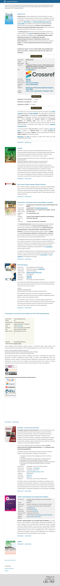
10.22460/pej (36, 468)
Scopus (27, 91)
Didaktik (19, 541)
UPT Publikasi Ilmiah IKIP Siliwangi (43, 514)
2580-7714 (29, 477)
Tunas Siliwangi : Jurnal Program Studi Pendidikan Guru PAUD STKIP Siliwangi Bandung (27, 313)
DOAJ (51, 91)
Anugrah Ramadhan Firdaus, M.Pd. (35, 471)
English (6, 570)
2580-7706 (29, 278)
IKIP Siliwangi (27, 22)
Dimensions (46, 91)
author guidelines (33, 113)
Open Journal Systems (12, 1)
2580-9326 (29, 475)
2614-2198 (35, 511)
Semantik (19, 148)
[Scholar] (30, 380)
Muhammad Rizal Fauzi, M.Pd (34, 272)
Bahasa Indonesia (9, 568)
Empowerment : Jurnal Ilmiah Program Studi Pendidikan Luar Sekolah (35, 202)
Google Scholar (38, 91)
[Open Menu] (4, 1)
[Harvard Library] (30, 391)
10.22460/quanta (31, 507)
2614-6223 (34, 509)
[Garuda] (30, 388)
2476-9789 (20, 326)
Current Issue (28, 142)
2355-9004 (29, 276)
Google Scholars (31, 516)
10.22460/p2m (41, 269)
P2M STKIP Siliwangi (22, 265)
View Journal (20, 142)
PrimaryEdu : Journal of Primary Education (28, 427)
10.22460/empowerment (41, 208)
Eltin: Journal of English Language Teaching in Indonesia (31, 184)
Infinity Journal (21, 14)
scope (30, 33)
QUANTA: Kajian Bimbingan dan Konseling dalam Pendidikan (32, 497)
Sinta (32, 91)
